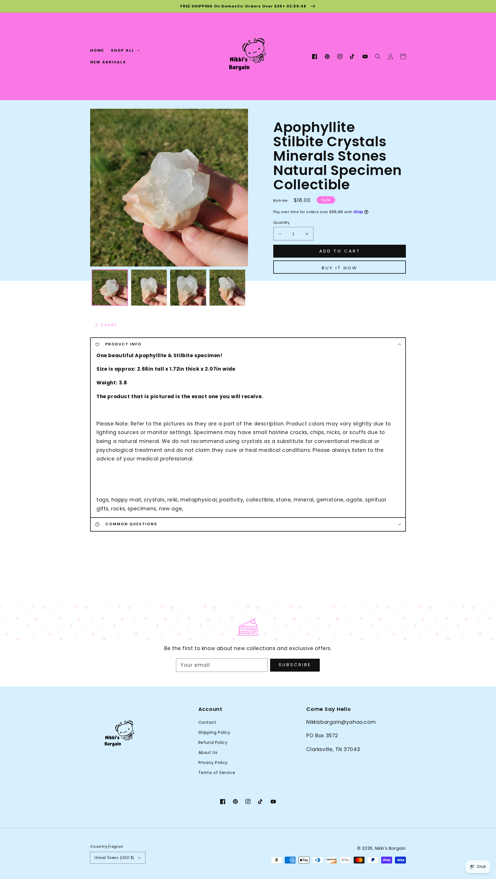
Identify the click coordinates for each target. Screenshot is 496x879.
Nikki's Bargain (390, 848)
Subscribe (295, 665)
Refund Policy (213, 742)
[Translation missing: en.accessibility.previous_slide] (97, 189)
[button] (377, 56)
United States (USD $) (114, 857)
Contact (207, 722)
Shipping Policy (214, 732)
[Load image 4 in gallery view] (227, 287)
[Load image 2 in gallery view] (149, 287)
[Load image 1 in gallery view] (110, 287)
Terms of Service (216, 772)
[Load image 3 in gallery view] (188, 287)
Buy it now (340, 268)
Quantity (281, 222)
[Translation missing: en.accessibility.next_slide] (239, 189)
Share (109, 324)
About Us (208, 752)
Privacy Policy (213, 762)
